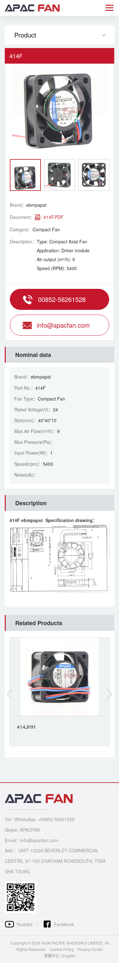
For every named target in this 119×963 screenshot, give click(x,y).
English (68, 955)
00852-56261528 (62, 299)
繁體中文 (51, 955)
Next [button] (109, 694)
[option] (59, 111)
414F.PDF (53, 217)
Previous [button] (9, 694)
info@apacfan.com (63, 325)
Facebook (64, 924)
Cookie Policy (62, 949)
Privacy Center (90, 949)
